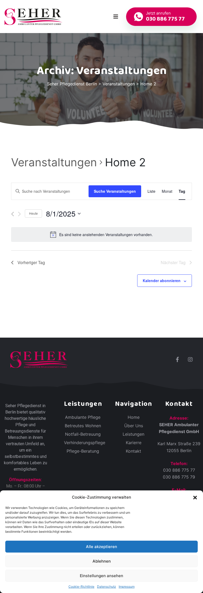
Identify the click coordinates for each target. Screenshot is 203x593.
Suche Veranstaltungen (115, 191)
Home (134, 417)
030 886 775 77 (179, 470)
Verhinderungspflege (84, 442)
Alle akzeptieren (101, 546)
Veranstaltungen (54, 162)
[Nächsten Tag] (19, 214)
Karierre (133, 442)
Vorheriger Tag (31, 262)
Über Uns (133, 426)
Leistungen (133, 434)
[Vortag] (12, 214)
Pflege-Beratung (83, 451)
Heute (33, 213)
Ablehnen (102, 561)
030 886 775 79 (179, 477)
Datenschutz (106, 587)
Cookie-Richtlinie (81, 587)
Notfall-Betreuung (83, 434)
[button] (195, 497)
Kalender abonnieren (162, 280)
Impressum (127, 587)
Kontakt (133, 451)
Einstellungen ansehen (101, 575)
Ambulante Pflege (82, 417)
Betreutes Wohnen (83, 426)
